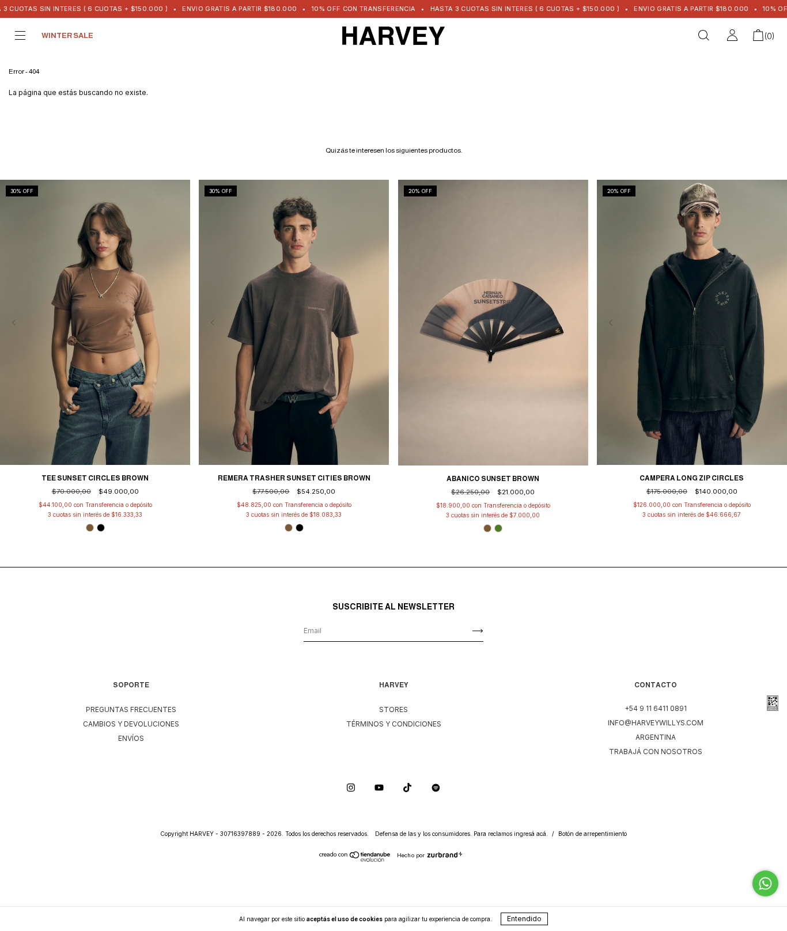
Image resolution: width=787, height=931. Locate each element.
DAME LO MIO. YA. (283, 232)
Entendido (524, 918)
